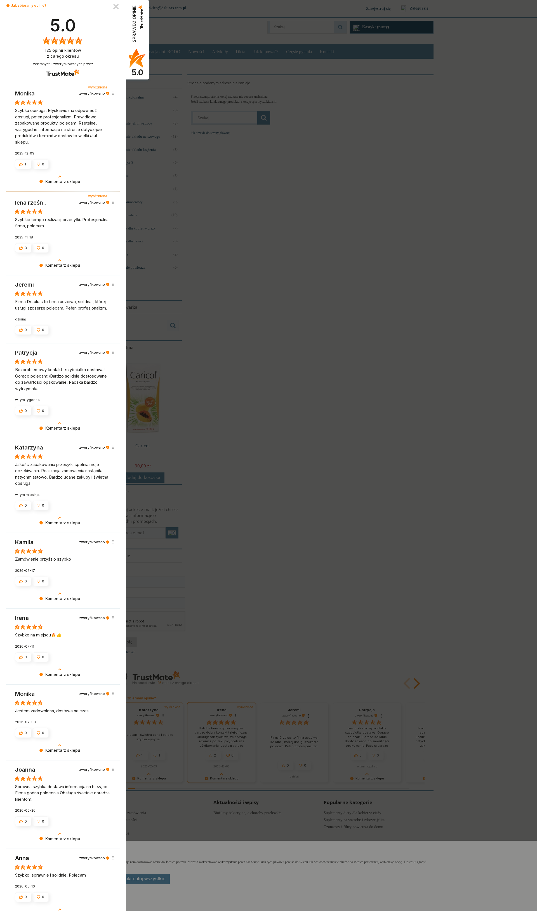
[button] (8, 6)
